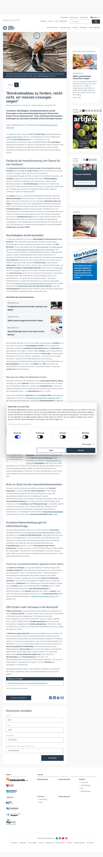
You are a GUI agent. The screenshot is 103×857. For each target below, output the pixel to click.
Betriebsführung (52, 27)
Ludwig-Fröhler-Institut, (14, 137)
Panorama (83, 27)
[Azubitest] (16, 797)
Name (8, 715)
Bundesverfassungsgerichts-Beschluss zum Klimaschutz (35, 250)
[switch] (40, 437)
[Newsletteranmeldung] (85, 215)
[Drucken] (57, 697)
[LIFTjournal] (16, 803)
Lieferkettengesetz (42, 247)
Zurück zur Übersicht (18, 698)
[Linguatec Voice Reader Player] (16, 85)
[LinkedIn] (54, 698)
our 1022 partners (20, 410)
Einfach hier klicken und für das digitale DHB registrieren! (28, 683)
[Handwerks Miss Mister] (16, 791)
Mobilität (75, 27)
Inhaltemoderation (79, 843)
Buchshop (90, 843)
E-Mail (8, 725)
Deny (51, 450)
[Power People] (16, 785)
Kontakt (41, 843)
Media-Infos (84, 17)
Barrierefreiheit (60, 843)
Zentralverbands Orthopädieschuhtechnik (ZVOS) (43, 533)
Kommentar (10, 735)
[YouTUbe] (63, 838)
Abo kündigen (32, 843)
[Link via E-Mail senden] (61, 698)
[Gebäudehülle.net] (16, 779)
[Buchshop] (16, 808)
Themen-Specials (94, 27)
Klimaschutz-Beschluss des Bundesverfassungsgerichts (33, 283)
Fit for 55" (16, 270)
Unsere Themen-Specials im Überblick (85, 190)
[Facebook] (50, 698)
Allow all (81, 450)
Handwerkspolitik (65, 27)
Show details (86, 444)
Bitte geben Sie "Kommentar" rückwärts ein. (20, 746)
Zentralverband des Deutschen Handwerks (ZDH (42, 398)
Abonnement (74, 17)
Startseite (14, 843)
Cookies (69, 843)
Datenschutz (50, 843)
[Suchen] (96, 22)
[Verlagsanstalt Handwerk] (16, 814)
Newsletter (64, 17)
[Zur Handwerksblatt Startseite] (8, 27)
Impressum (22, 843)
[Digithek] (16, 822)
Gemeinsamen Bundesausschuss (43, 596)
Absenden (52, 758)
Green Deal (59, 268)
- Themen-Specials (25, 105)
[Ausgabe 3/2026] (85, 120)
